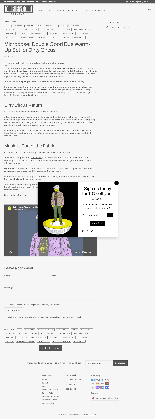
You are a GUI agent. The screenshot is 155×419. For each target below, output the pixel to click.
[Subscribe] (110, 215)
